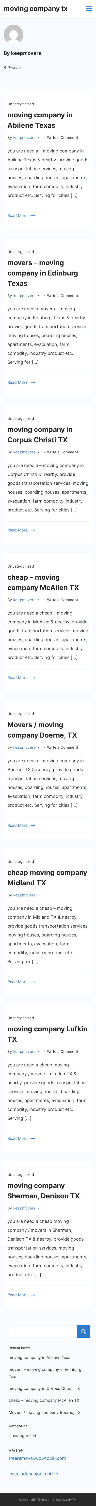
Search (83, 1331)
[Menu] (89, 8)
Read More (17, 215)
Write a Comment (62, 138)
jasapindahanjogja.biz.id (33, 1473)
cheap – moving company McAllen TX (44, 1400)
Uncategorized (20, 104)
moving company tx (36, 8)
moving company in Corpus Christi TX (44, 1388)
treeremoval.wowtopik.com (37, 1458)
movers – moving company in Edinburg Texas (42, 273)
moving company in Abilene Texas (40, 1357)
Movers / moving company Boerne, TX (44, 1412)
